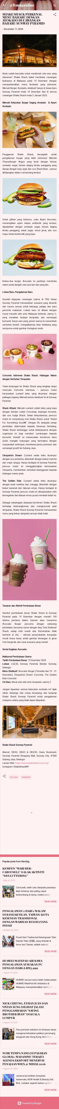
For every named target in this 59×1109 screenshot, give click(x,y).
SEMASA (26, 777)
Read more (51, 901)
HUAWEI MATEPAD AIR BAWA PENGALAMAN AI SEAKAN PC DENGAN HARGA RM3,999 (22, 964)
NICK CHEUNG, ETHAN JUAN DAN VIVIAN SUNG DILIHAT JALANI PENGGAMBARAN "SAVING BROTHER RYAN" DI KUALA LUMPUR (25, 1011)
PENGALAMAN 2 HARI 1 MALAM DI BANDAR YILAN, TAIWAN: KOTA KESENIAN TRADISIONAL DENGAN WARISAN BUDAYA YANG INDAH (25, 918)
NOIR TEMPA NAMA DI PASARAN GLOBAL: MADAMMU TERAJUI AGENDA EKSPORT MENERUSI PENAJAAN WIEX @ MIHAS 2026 (24, 1058)
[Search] (55, 6)
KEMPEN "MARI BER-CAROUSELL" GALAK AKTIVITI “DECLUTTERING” (23, 872)
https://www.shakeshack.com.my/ (32, 763)
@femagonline (22, 5)
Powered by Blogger (31, 1103)
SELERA (14, 777)
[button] (55, 15)
